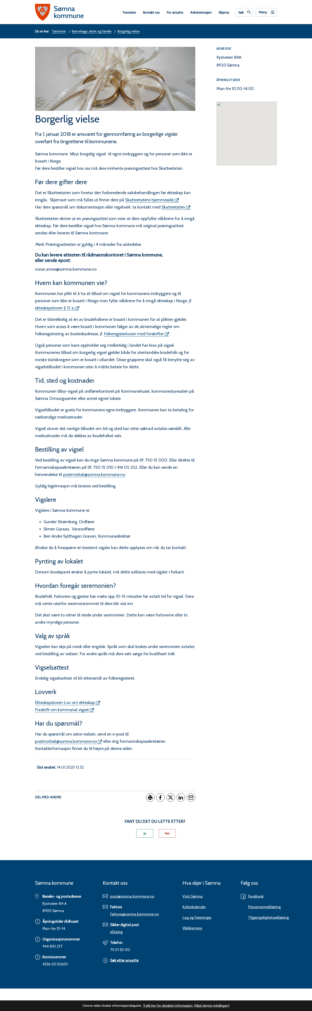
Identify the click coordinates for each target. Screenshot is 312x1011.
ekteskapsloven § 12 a (54, 307)
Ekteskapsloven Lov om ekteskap (65, 702)
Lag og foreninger (197, 917)
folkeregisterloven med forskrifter (134, 333)
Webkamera (192, 928)
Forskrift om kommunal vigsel (62, 709)
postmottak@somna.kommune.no (94, 474)
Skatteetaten (173, 207)
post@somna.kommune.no (132, 896)
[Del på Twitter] (170, 797)
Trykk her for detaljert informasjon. (168, 1006)
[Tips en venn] (191, 797)
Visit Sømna (193, 896)
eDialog (116, 932)
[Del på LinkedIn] (181, 797)
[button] (246, 131)
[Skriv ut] (150, 797)
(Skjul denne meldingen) (211, 1006)
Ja (144, 833)
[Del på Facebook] (160, 797)
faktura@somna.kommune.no (134, 914)
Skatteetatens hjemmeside (149, 199)
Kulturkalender (194, 907)
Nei (167, 833)
